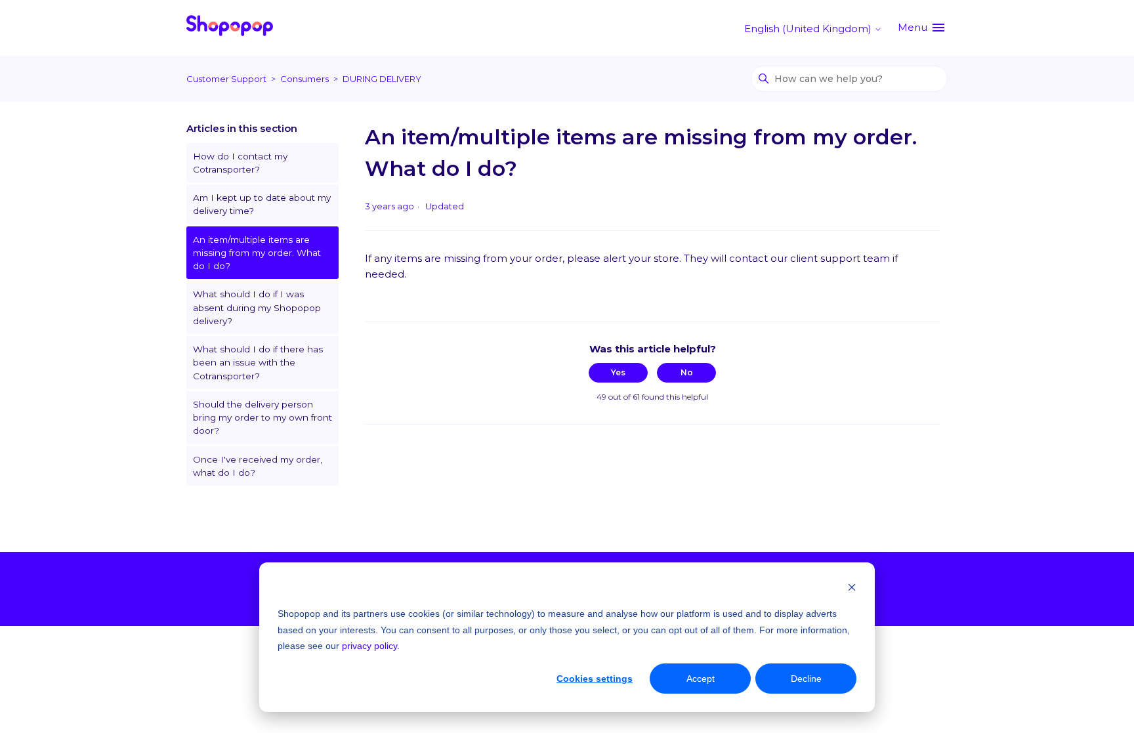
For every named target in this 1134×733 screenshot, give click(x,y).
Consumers (304, 78)
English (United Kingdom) (809, 28)
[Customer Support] (229, 28)
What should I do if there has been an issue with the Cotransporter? (258, 362)
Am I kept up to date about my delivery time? (262, 204)
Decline (806, 678)
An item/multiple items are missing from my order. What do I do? (257, 253)
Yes (618, 372)
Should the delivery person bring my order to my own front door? (262, 417)
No (687, 372)
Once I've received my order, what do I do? (257, 466)
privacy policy (369, 645)
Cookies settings (594, 678)
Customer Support (226, 78)
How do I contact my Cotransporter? (240, 163)
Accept (700, 678)
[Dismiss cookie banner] (851, 589)
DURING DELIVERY (382, 78)
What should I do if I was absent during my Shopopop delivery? (257, 307)
